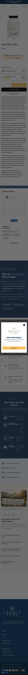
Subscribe (14, 348)
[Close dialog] (24, 325)
